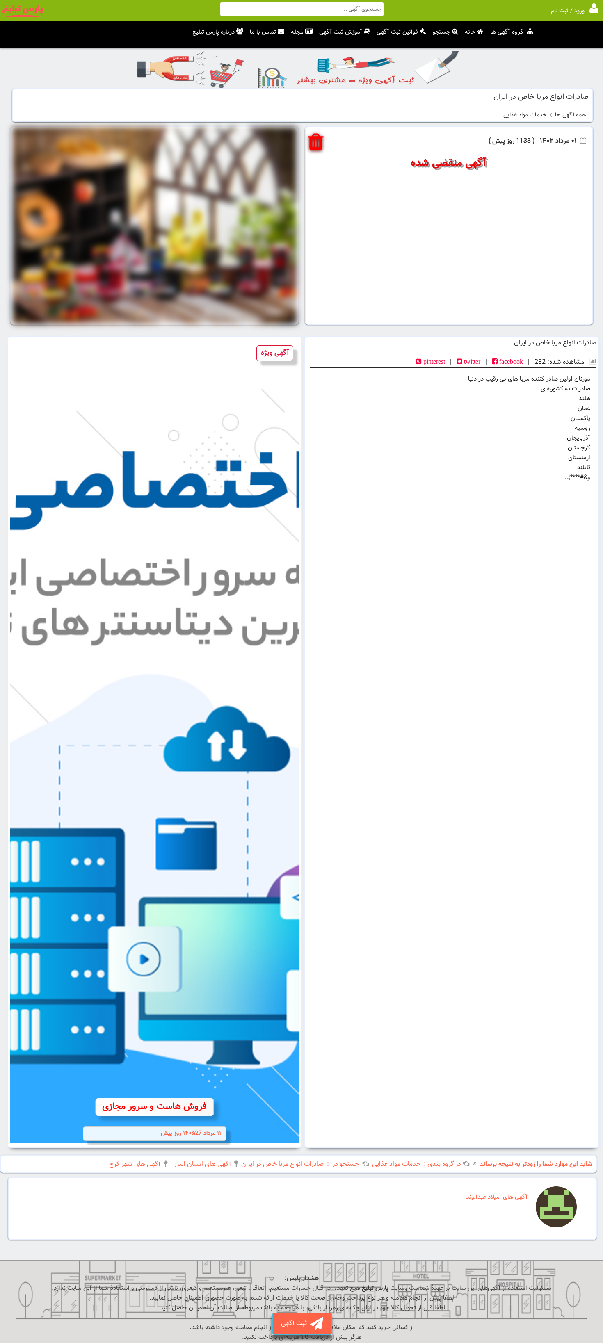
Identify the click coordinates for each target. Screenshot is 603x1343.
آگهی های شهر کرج (134, 1164)
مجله (297, 32)
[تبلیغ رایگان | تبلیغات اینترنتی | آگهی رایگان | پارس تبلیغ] (22, 15)
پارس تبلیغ (375, 1288)
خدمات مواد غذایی (524, 115)
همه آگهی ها (570, 115)
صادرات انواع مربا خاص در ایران (282, 1164)
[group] (154, 742)
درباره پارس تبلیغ (213, 32)
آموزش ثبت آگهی (340, 32)
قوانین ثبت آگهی (397, 32)
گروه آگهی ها (506, 32)
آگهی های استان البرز (202, 1164)
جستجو (441, 32)
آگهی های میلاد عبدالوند (497, 1197)
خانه (470, 32)
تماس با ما (263, 32)
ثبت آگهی (295, 1323)
